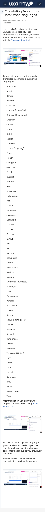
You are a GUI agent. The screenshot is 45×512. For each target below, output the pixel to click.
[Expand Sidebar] (2, 258)
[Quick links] (22, 4)
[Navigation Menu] (5, 4)
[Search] (39, 4)
